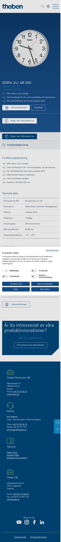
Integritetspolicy (52, 250)
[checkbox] (5, 270)
